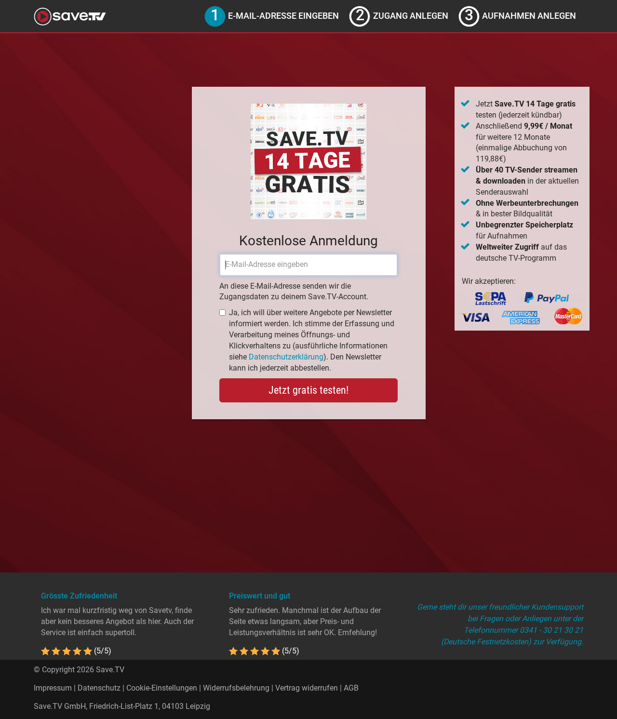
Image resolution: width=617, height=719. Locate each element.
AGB (351, 687)
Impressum (53, 687)
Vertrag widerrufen (306, 687)
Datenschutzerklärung (286, 356)
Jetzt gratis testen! (308, 390)
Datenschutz (99, 687)
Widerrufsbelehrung (236, 687)
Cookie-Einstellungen (161, 687)
